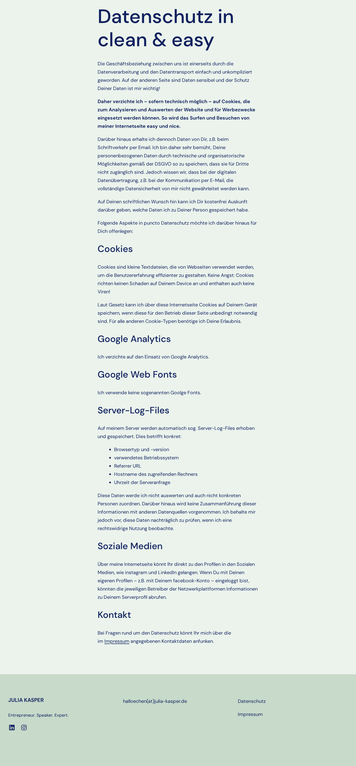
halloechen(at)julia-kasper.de (155, 701)
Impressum (116, 641)
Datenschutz (252, 701)
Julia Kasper (26, 700)
